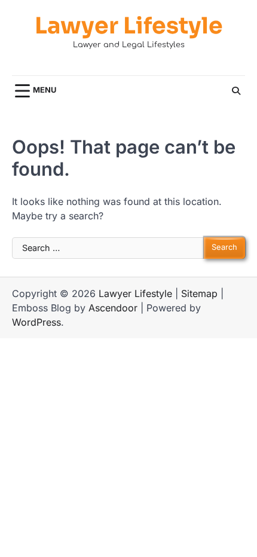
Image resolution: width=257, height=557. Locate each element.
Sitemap (199, 293)
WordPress (36, 322)
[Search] (236, 91)
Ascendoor (112, 308)
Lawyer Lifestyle (129, 26)
